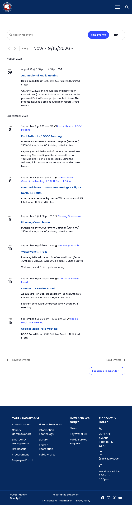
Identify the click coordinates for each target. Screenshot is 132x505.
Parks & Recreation (46, 447)
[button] (127, 7)
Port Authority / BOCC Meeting (41, 136)
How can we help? (80, 420)
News (73, 428)
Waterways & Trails (34, 252)
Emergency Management (20, 441)
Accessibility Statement (66, 494)
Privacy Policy (82, 500)
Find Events (98, 35)
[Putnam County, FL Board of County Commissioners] (7, 7)
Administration (21, 424)
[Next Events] (15, 48)
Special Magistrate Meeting (39, 329)
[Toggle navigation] (117, 7)
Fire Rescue (19, 449)
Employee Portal (22, 460)
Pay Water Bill (78, 434)
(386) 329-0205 (109, 458)
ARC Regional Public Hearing (39, 75)
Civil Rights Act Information (57, 500)
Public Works (47, 454)
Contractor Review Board (38, 288)
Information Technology (46, 432)
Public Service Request (78, 441)
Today (25, 48)
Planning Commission (35, 222)
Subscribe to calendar (105, 371)
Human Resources (50, 424)
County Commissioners (21, 432)
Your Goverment (25, 418)
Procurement (20, 454)
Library (43, 439)
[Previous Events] (9, 48)
